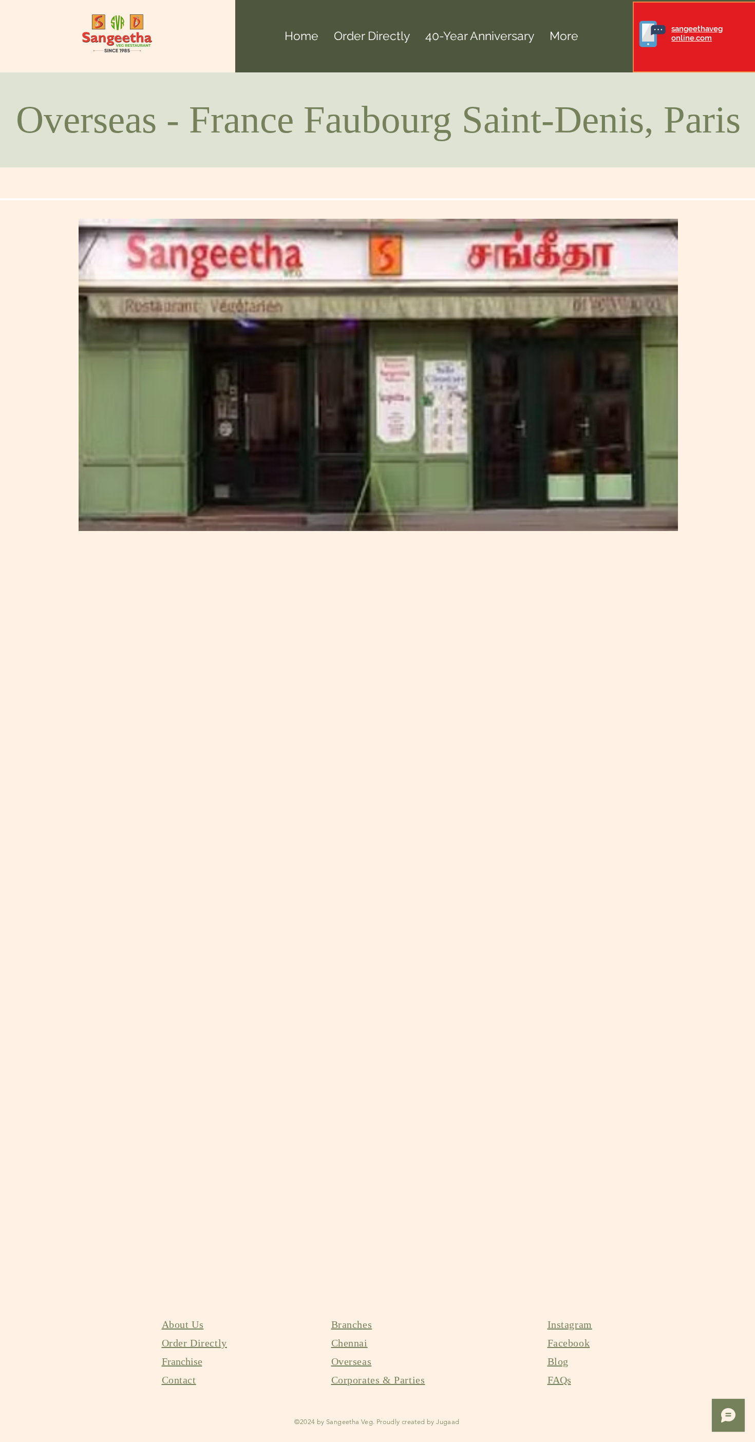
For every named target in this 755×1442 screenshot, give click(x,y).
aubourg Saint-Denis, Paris (533, 119)
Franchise (182, 1361)
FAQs (559, 1380)
